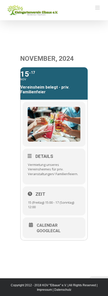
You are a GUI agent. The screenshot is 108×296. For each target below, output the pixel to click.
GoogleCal (49, 231)
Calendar (47, 225)
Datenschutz (62, 289)
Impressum (44, 289)
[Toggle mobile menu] (97, 7)
